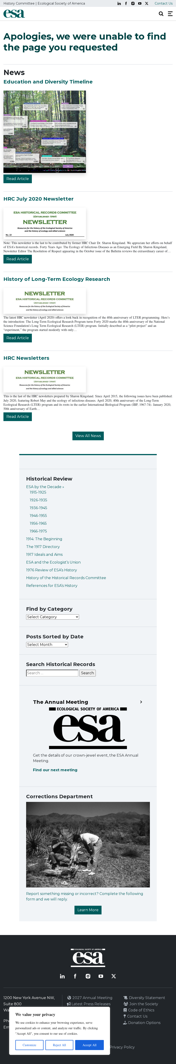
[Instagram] (132, 3)
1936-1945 (38, 508)
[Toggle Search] (161, 13)
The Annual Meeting (60, 702)
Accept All (89, 1045)
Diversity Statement (146, 998)
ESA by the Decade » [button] (45, 487)
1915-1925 (38, 492)
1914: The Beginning (44, 539)
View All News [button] (88, 436)
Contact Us (164, 3)
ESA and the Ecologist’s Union (53, 562)
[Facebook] (126, 3)
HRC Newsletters (26, 358)
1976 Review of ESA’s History (51, 570)
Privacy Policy (122, 1047)
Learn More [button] (88, 910)
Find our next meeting (55, 770)
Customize (29, 1045)
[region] (59, 1031)
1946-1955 (38, 515)
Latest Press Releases (90, 1004)
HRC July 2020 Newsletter (38, 199)
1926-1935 (38, 500)
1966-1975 (38, 531)
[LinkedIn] (119, 3)
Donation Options (143, 1023)
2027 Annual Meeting (92, 998)
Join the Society (143, 1004)
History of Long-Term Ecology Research (56, 279)
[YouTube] (139, 3)
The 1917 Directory (43, 547)
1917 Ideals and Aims (44, 554)
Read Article (17, 179)
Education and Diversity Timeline (48, 82)
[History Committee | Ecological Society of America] (14, 14)
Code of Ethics (140, 1010)
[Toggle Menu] (170, 13)
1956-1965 (38, 523)
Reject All (59, 1045)
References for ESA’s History (51, 585)
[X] (146, 3)
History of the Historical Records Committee (66, 578)
